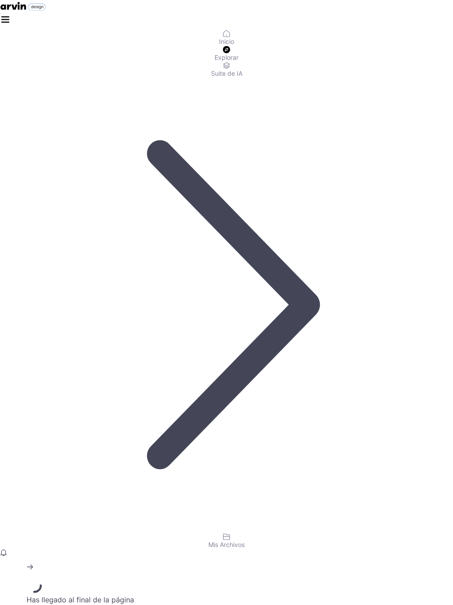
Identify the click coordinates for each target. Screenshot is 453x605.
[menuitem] (226, 38)
